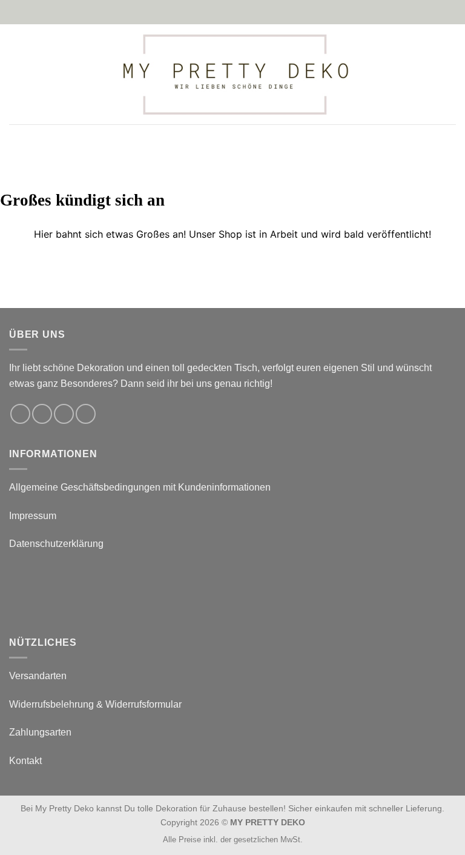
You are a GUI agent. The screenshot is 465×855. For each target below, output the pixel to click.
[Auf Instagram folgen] (42, 414)
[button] (16, 74)
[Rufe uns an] (86, 414)
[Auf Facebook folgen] (20, 414)
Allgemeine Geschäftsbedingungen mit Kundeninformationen (140, 487)
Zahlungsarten (40, 732)
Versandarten (38, 676)
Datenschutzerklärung (56, 543)
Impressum (32, 516)
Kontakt (25, 761)
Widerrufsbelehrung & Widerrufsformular (95, 704)
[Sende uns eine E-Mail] (64, 414)
